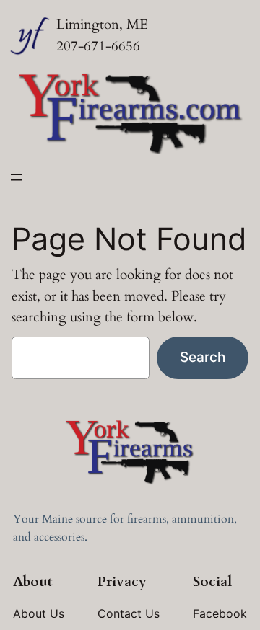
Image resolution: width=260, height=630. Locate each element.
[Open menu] (16, 177)
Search (202, 356)
